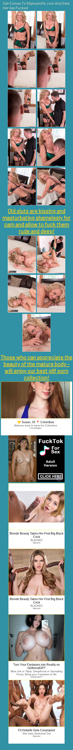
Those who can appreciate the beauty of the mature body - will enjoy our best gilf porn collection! (36, 367)
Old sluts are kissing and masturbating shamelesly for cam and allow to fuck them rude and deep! (36, 220)
